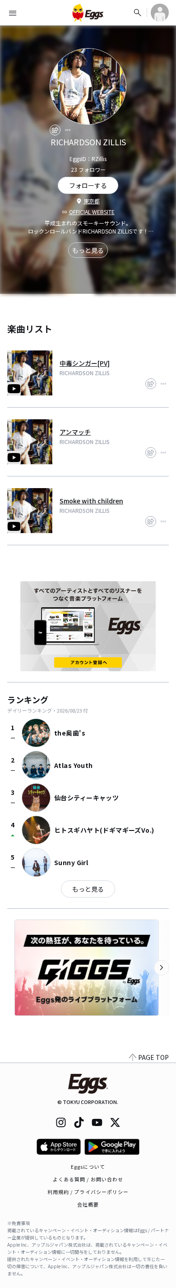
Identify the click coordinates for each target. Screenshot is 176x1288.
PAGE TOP (153, 1057)
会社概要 (88, 1204)
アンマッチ (75, 431)
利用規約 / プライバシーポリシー (88, 1191)
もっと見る (88, 250)
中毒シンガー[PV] (85, 363)
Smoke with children (91, 500)
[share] (55, 130)
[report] (67, 130)
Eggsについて (88, 1166)
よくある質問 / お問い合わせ (88, 1179)
